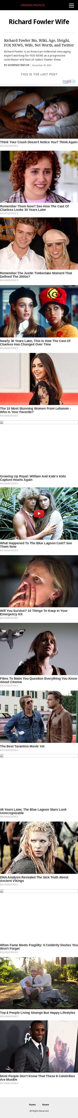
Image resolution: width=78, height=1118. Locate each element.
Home (32, 1105)
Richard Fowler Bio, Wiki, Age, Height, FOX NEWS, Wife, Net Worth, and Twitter (39, 43)
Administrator (18, 65)
